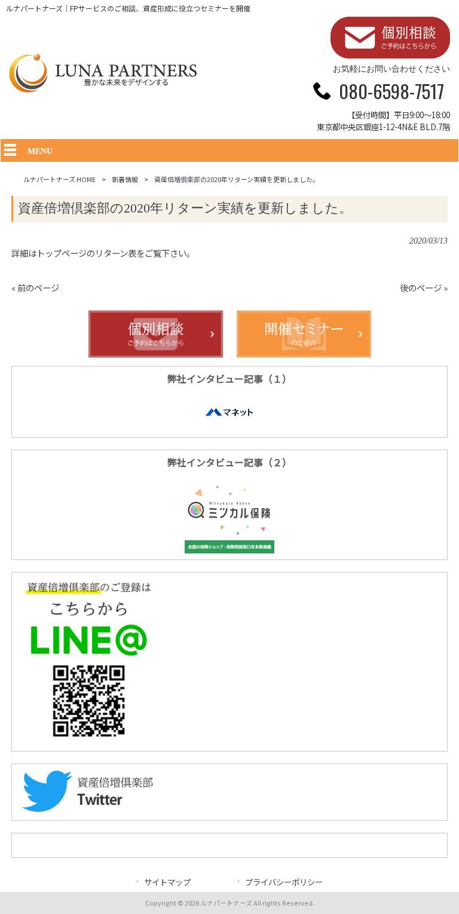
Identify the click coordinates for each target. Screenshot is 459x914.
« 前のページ (35, 287)
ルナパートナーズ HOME (59, 179)
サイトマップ (167, 882)
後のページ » (424, 287)
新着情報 (125, 179)
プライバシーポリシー (284, 882)
